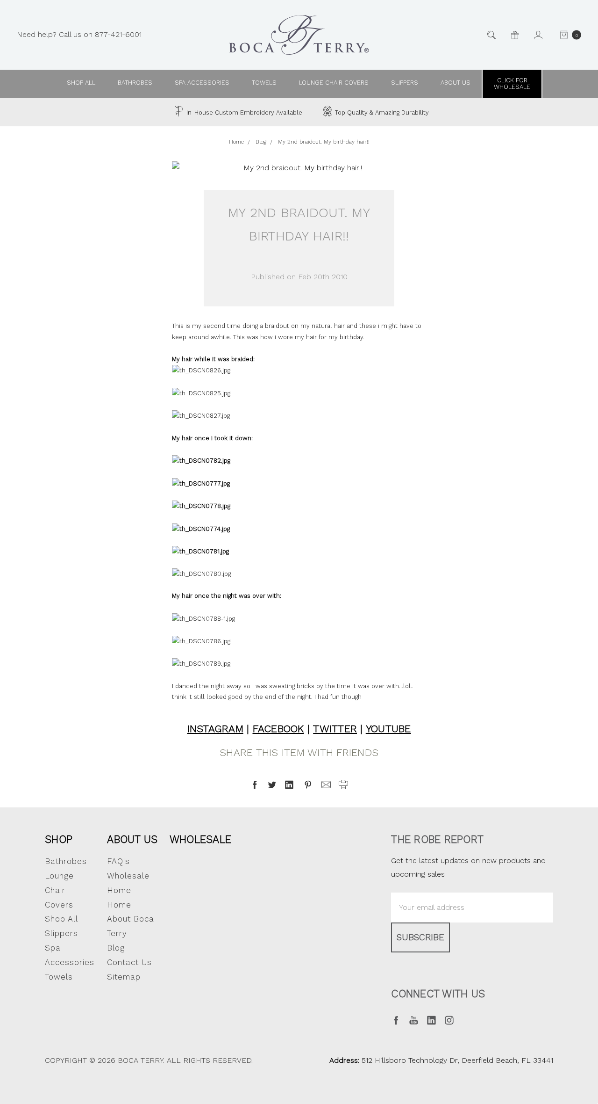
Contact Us (129, 962)
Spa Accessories (202, 82)
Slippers (404, 82)
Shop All (61, 918)
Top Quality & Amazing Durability (381, 112)
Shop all (81, 82)
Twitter (335, 728)
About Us (132, 839)
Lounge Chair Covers (334, 82)
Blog (116, 947)
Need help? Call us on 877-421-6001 (79, 34)
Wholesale (200, 839)
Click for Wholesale (512, 83)
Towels (264, 82)
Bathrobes (135, 82)
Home (119, 904)
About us (455, 82)
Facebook (278, 728)
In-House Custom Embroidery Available (243, 112)
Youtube (388, 728)
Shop (58, 839)
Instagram (215, 728)
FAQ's (118, 861)
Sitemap (124, 976)
